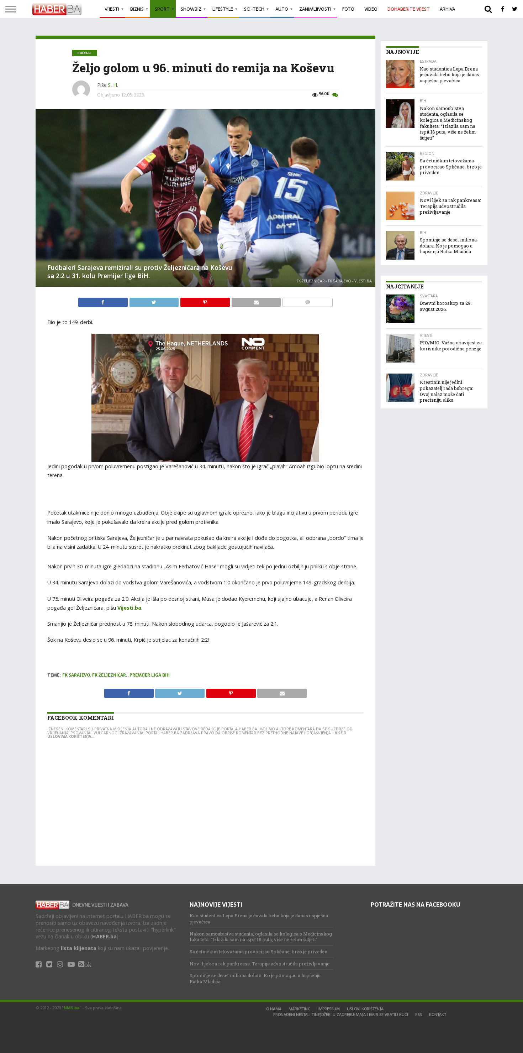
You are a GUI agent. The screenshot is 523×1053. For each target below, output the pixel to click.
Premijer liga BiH (150, 675)
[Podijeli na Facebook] (103, 300)
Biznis (137, 9)
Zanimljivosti (315, 9)
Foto (348, 9)
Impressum (329, 1009)
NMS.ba (72, 1007)
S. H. (113, 85)
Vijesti (112, 9)
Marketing (300, 1009)
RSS (418, 1014)
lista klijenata (78, 948)
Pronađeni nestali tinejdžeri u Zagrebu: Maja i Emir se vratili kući (340, 1014)
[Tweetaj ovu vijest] (154, 300)
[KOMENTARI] (307, 300)
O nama (273, 1009)
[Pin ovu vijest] (205, 300)
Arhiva (447, 9)
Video (370, 9)
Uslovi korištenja (365, 1009)
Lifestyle (222, 9)
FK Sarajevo (76, 675)
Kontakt (437, 1014)
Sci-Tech (254, 9)
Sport (162, 9)
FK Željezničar (109, 675)
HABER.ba (104, 936)
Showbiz (191, 9)
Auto (281, 9)
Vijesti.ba (128, 607)
